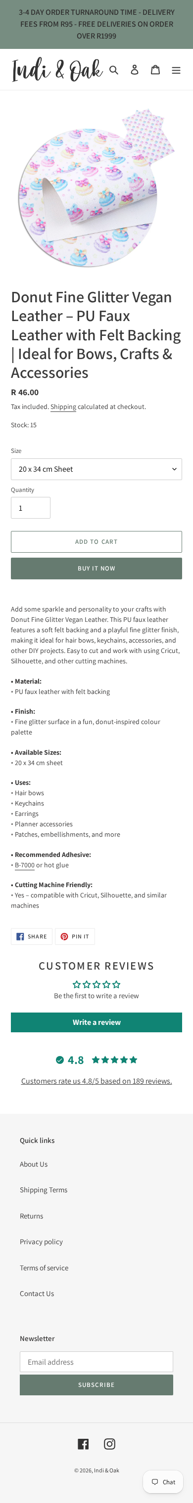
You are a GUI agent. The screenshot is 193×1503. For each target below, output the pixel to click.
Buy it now (96, 568)
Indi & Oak (106, 1470)
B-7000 (25, 864)
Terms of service (44, 1267)
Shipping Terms (43, 1189)
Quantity (22, 490)
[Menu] (176, 69)
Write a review (97, 1022)
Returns (31, 1215)
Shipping (63, 406)
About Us (34, 1164)
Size (16, 451)
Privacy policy (41, 1241)
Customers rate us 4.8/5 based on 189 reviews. (96, 1081)
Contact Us (37, 1293)
